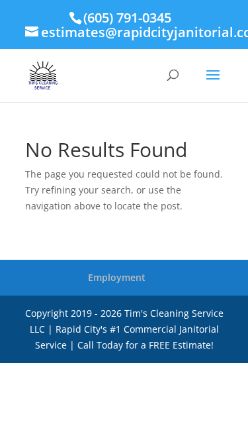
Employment (116, 277)
